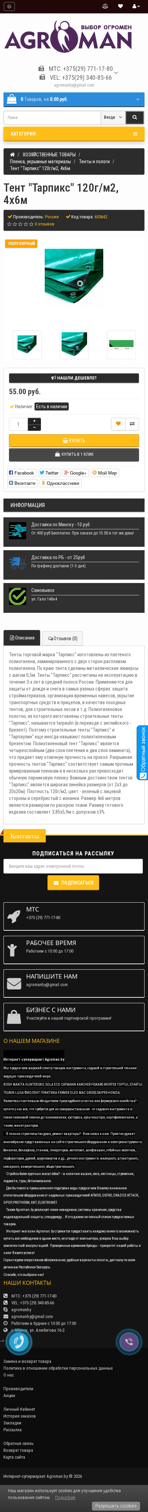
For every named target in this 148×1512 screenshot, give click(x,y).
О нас (8, 1375)
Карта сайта (14, 1457)
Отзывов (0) (65, 638)
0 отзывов (44, 224)
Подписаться (77, 883)
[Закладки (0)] (120, 6)
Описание (25, 638)
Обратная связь (18, 1443)
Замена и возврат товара (27, 1361)
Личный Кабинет (19, 1409)
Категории (23, 134)
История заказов (19, 1416)
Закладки (12, 1422)
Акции (9, 1395)
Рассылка (12, 1429)
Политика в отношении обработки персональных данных (58, 1368)
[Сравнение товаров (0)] (105, 6)
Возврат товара (18, 1450)
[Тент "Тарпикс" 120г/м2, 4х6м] (74, 278)
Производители (18, 1388)
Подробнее (65, 1497)
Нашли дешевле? (76, 377)
